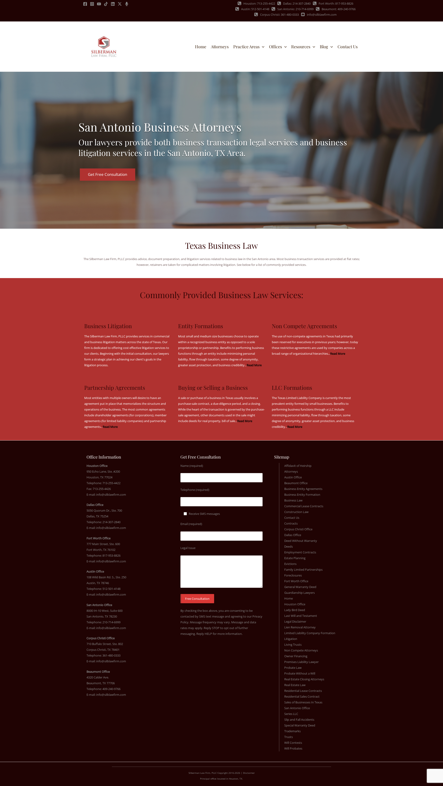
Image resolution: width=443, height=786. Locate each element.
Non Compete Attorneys (301, 650)
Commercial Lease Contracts (303, 506)
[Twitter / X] (120, 4)
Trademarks (292, 731)
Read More (254, 365)
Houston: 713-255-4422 (259, 3)
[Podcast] (127, 4)
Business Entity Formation (302, 494)
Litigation (290, 639)
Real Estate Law (294, 685)
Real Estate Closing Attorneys (304, 679)
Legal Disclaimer (295, 621)
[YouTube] (99, 4)
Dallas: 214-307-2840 (297, 3)
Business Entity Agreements (303, 489)
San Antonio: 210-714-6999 (295, 9)
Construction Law (296, 512)
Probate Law (293, 668)
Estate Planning (294, 558)
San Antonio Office (297, 708)
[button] (262, 46)
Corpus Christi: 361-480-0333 (279, 14)
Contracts (291, 523)
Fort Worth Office (296, 581)
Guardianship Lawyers (299, 593)
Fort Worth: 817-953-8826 (336, 3)
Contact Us (291, 518)
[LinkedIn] (113, 4)
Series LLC (291, 714)
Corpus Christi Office (298, 529)
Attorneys (291, 471)
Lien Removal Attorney (300, 627)
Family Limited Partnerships (303, 569)
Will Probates (293, 748)
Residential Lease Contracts (303, 691)
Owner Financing (295, 656)
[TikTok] (106, 4)
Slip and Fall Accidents (299, 719)
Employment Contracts (300, 552)
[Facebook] (85, 4)
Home (288, 598)
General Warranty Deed (300, 587)
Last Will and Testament (300, 616)
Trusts (288, 737)
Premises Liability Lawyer (301, 662)
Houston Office (294, 604)
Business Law (293, 500)
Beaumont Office (296, 483)
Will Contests (293, 743)
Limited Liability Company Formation (309, 633)
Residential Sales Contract (302, 696)
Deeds (288, 546)
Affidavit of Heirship (297, 466)
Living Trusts (293, 644)
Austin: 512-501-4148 (255, 9)
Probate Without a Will (299, 673)
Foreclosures (293, 575)
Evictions (290, 564)
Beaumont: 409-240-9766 (339, 9)
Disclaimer (249, 772)
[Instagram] (92, 4)
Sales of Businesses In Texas (303, 702)
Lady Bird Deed (294, 610)
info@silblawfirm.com (322, 14)
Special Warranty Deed (299, 725)
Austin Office (293, 477)
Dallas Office (292, 535)
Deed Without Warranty (300, 541)
